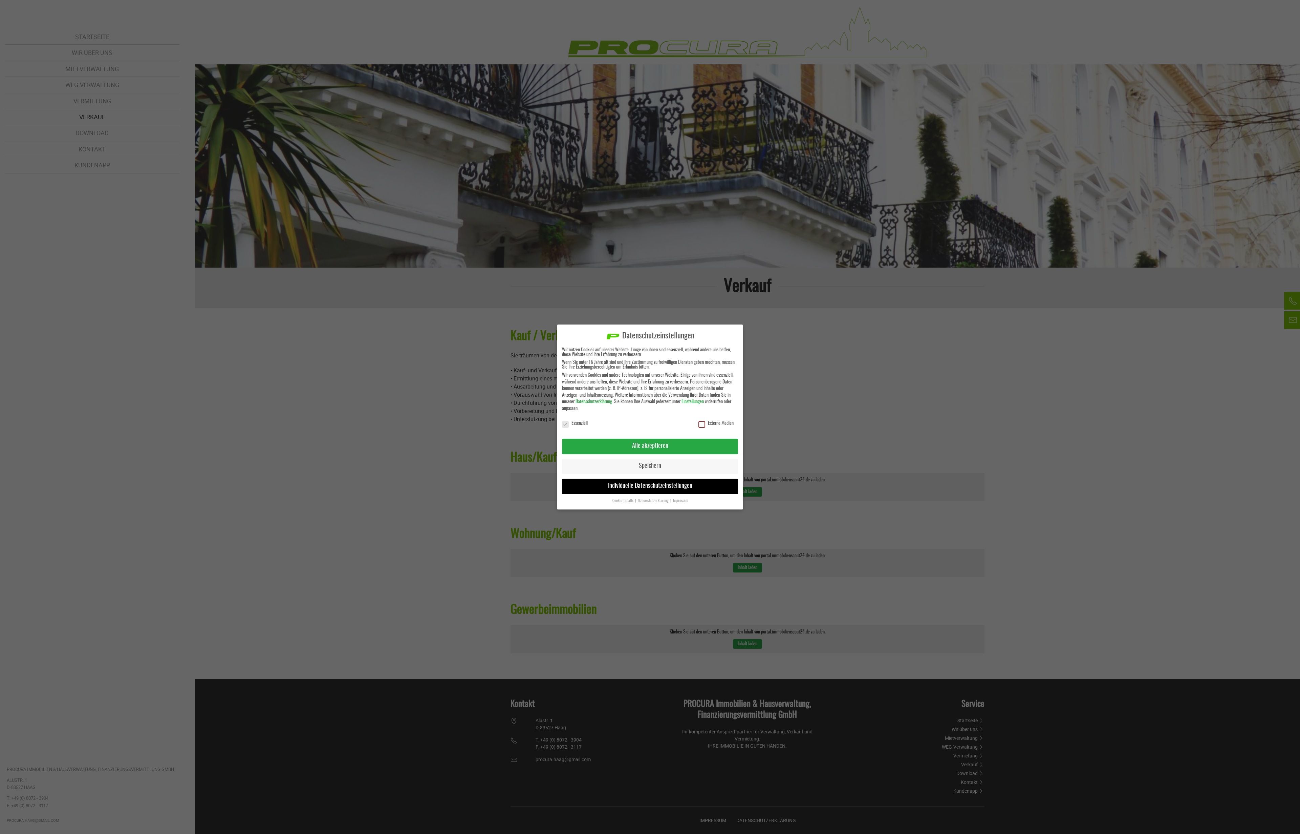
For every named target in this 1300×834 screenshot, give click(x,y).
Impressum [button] (680, 501)
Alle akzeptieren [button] (650, 446)
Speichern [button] (650, 466)
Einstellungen (692, 401)
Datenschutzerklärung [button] (654, 501)
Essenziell (579, 423)
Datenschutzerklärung (594, 401)
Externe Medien (721, 423)
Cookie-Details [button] (623, 501)
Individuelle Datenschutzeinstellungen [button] (650, 486)
